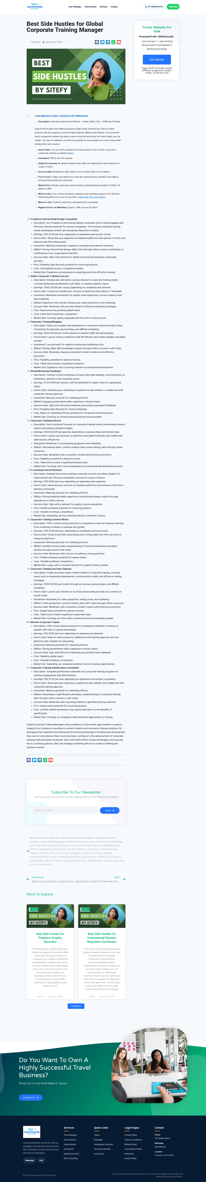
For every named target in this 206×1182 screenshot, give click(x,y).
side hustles (36, 860)
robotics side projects (109, 856)
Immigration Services (103, 1144)
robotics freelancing (60, 856)
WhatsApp (173, 7)
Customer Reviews (102, 1149)
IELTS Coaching (71, 1158)
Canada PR (69, 1149)
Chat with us (160, 1147)
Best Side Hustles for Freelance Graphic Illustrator (50, 938)
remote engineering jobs (106, 845)
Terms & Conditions (133, 1140)
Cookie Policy (130, 1158)
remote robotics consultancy (83, 849)
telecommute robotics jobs (103, 860)
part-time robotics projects (44, 845)
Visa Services (91, 7)
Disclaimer (129, 1154)
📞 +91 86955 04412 (154, 7)
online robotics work (77, 841)
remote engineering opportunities (48, 849)
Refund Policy (130, 1144)
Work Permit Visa (71, 1154)
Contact (114, 7)
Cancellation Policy (133, 1149)
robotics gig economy (84, 856)
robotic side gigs (71, 852)
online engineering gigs (52, 841)
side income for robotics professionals (65, 860)
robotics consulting (91, 852)
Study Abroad (70, 1144)
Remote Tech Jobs (50, 852)
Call (41, 1160)
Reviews (103, 7)
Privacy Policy (130, 1135)
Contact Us (99, 1154)
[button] (97, 42)
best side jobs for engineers (45, 837)
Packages (98, 1140)
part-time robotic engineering (106, 841)
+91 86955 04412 (162, 1138)
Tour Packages (74, 7)
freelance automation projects (77, 837)
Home (96, 1135)
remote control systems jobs (76, 845)
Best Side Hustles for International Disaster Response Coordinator (102, 938)
